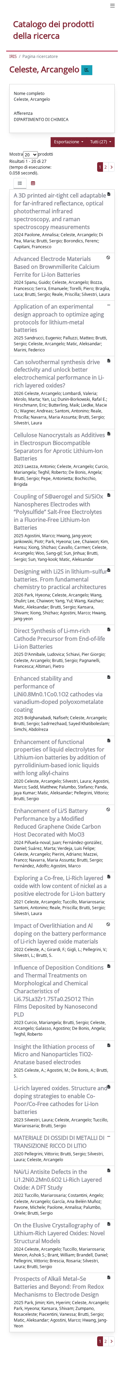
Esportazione (67, 142)
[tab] (20, 183)
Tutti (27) (99, 142)
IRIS (13, 56)
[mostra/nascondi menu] (112, 5)
